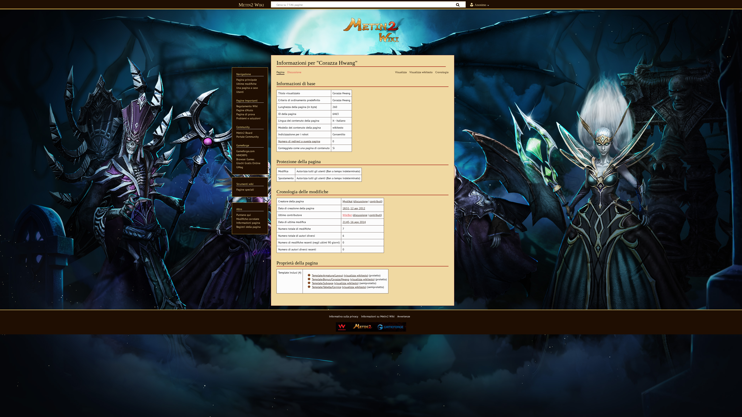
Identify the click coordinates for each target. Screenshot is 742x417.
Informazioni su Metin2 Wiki (378, 316)
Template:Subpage (322, 283)
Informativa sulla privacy (343, 316)
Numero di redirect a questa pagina (299, 141)
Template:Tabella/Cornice (326, 287)
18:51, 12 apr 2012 (354, 208)
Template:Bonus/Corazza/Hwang (330, 279)
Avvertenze (403, 316)
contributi (376, 201)
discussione (361, 201)
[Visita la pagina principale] (371, 30)
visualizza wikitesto (356, 275)
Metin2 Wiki (251, 4)
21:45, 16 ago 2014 (354, 222)
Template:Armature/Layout (327, 275)
